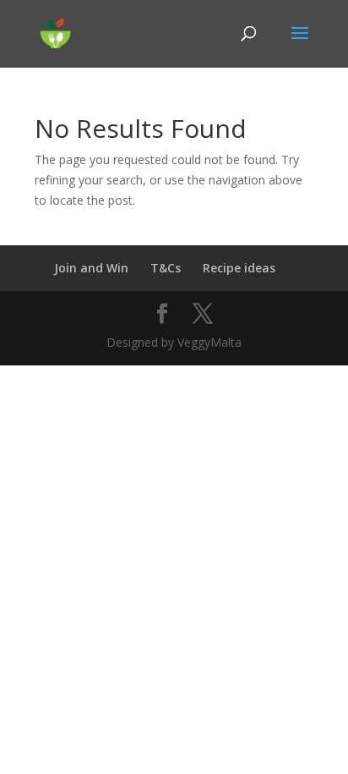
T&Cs (165, 268)
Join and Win (91, 268)
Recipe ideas (239, 268)
